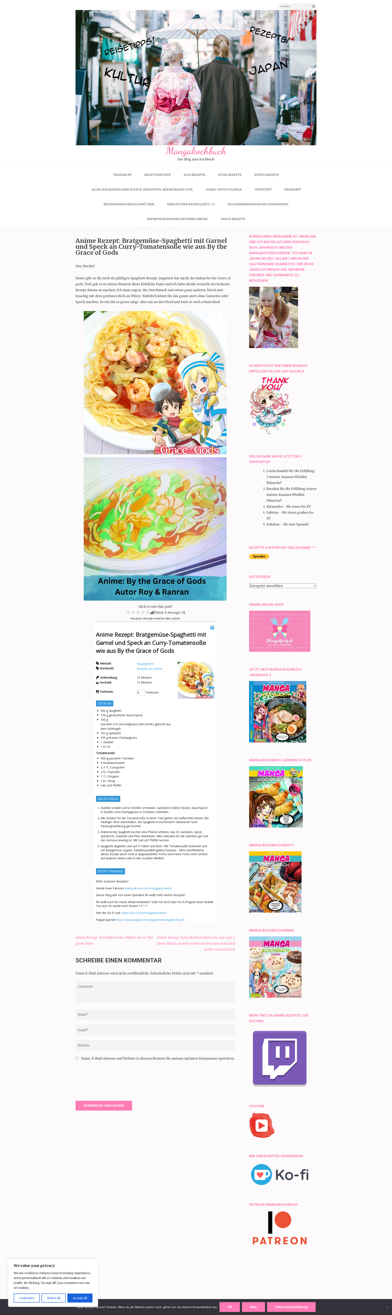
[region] (53, 1283)
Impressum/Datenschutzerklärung (177, 219)
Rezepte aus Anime (149, 669)
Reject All (53, 1298)
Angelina (172, 230)
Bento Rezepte (266, 175)
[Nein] (387, 1307)
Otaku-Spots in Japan (224, 189)
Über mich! (122, 175)
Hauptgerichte (157, 175)
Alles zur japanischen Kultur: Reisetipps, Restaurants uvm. (142, 189)
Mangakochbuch (196, 150)
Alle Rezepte (194, 175)
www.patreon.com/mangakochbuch (148, 888)
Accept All (80, 1298)
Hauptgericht (145, 664)
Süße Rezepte (230, 175)
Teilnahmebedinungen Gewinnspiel (258, 204)
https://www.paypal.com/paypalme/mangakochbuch (150, 920)
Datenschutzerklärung (291, 1307)
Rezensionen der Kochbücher (129, 204)
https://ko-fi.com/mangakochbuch (144, 913)
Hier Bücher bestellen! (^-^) (191, 204)
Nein (253, 1307)
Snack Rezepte (233, 219)
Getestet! (263, 189)
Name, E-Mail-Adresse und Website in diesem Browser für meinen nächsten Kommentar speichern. (158, 1058)
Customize (26, 1298)
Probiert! (292, 189)
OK (230, 1307)
